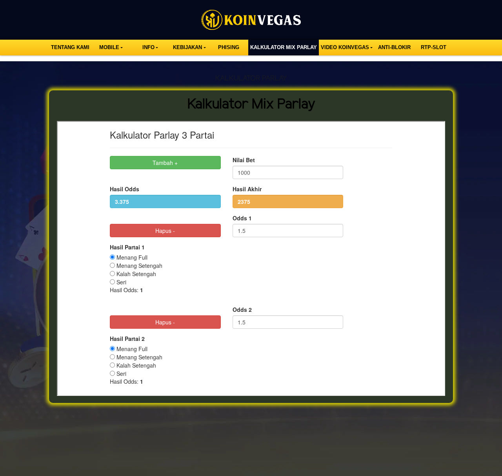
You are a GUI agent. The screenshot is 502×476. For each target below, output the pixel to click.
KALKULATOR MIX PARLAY (283, 47)
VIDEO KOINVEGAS (345, 47)
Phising (228, 47)
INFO (148, 47)
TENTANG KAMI (70, 47)
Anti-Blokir (394, 47)
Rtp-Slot (433, 47)
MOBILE (109, 47)
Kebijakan (187, 47)
